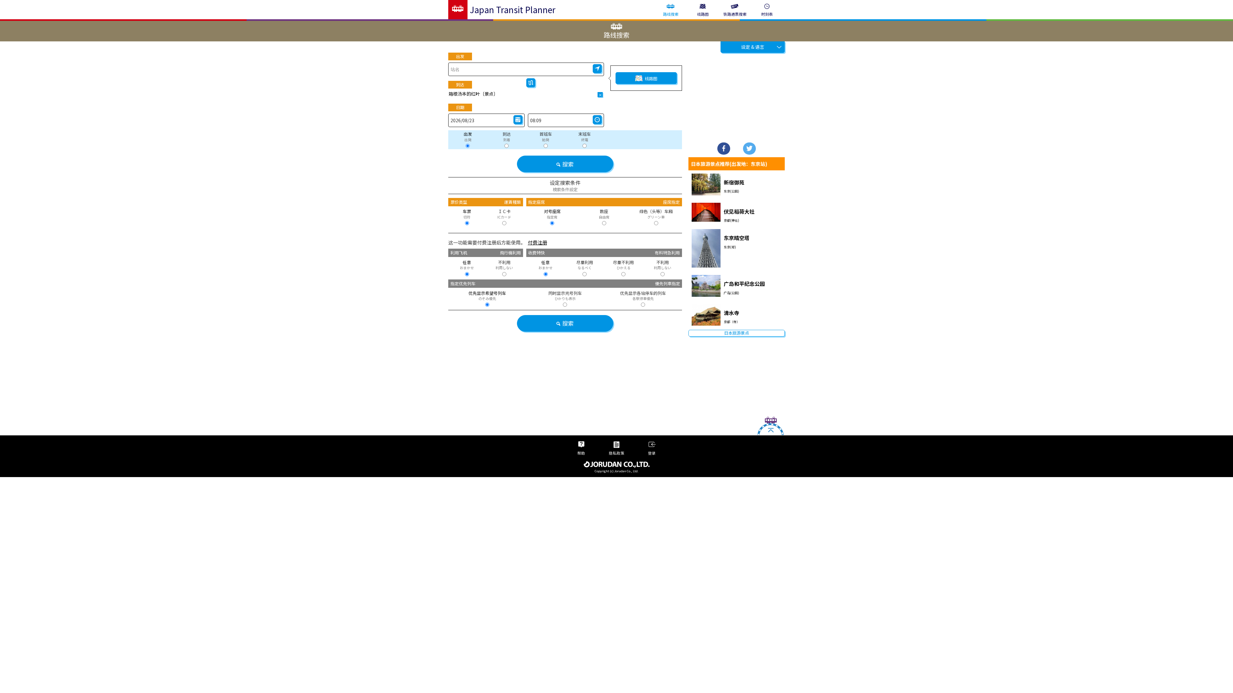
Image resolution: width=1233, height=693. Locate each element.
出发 (460, 56)
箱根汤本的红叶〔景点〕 (473, 93)
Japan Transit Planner (512, 9)
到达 (460, 84)
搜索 (568, 164)
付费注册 (537, 242)
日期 (460, 107)
